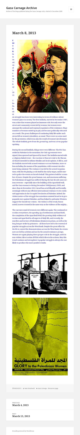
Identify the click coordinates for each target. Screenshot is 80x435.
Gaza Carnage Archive (21, 8)
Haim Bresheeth (29, 388)
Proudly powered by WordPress (23, 431)
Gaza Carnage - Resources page (48, 388)
